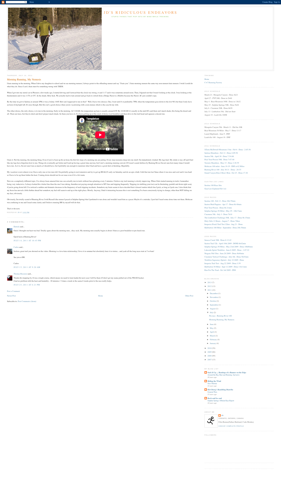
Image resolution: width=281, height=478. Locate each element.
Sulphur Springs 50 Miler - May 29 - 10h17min (223, 211)
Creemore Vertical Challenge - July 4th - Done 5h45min (226, 256)
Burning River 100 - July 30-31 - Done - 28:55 (222, 169)
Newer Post (11, 295)
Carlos (16, 247)
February (213, 339)
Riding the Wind (214, 381)
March (212, 335)
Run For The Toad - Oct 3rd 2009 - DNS (220, 270)
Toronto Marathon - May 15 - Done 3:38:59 (221, 163)
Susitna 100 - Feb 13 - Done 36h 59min (219, 201)
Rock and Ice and (215, 398)
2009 (210, 352)
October (213, 301)
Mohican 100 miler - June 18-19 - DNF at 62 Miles (224, 166)
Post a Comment (13, 291)
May (212, 328)
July (212, 312)
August (213, 308)
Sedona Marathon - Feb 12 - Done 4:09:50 (221, 153)
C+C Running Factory (213, 82)
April (212, 332)
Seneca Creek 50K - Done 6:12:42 (217, 240)
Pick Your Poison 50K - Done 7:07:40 (219, 159)
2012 (210, 286)
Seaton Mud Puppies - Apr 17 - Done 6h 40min (222, 204)
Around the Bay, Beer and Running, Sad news (224, 375)
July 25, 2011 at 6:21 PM (27, 284)
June (212, 324)
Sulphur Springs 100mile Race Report (221, 400)
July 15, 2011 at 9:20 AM (27, 267)
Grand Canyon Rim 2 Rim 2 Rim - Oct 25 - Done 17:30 (226, 172)
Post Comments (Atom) (27, 301)
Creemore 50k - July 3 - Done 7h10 (218, 214)
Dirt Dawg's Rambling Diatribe (220, 389)
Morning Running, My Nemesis (221, 319)
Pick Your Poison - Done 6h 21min (218, 207)
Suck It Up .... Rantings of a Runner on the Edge (227, 372)
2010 (210, 348)
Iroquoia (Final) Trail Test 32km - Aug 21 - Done (223, 224)
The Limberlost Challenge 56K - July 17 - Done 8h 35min (227, 217)
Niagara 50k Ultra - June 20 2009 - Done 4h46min (224, 253)
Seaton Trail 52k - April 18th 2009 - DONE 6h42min (225, 243)
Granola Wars (212, 392)
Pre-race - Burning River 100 (220, 315)
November (214, 297)
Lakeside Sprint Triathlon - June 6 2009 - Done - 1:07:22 (226, 250)
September (214, 304)
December (214, 293)
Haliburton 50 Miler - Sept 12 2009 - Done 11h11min (225, 266)
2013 (210, 282)
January (213, 343)
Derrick (16, 226)
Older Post (189, 295)
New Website (212, 383)
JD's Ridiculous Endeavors (140, 12)
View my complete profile (231, 426)
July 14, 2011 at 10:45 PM (27, 240)
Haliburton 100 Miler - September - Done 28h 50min (225, 227)
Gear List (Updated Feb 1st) (215, 188)
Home (100, 295)
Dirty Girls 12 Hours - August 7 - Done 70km (222, 221)
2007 (210, 359)
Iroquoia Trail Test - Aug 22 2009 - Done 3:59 (222, 263)
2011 (210, 290)
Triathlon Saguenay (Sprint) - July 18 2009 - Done (224, 260)
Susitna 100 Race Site (213, 185)
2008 (210, 355)
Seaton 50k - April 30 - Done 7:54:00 (219, 156)
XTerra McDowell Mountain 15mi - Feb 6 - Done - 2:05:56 (227, 149)
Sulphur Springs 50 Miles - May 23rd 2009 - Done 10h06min (228, 246)
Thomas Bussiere (20, 273)
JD (222, 415)
